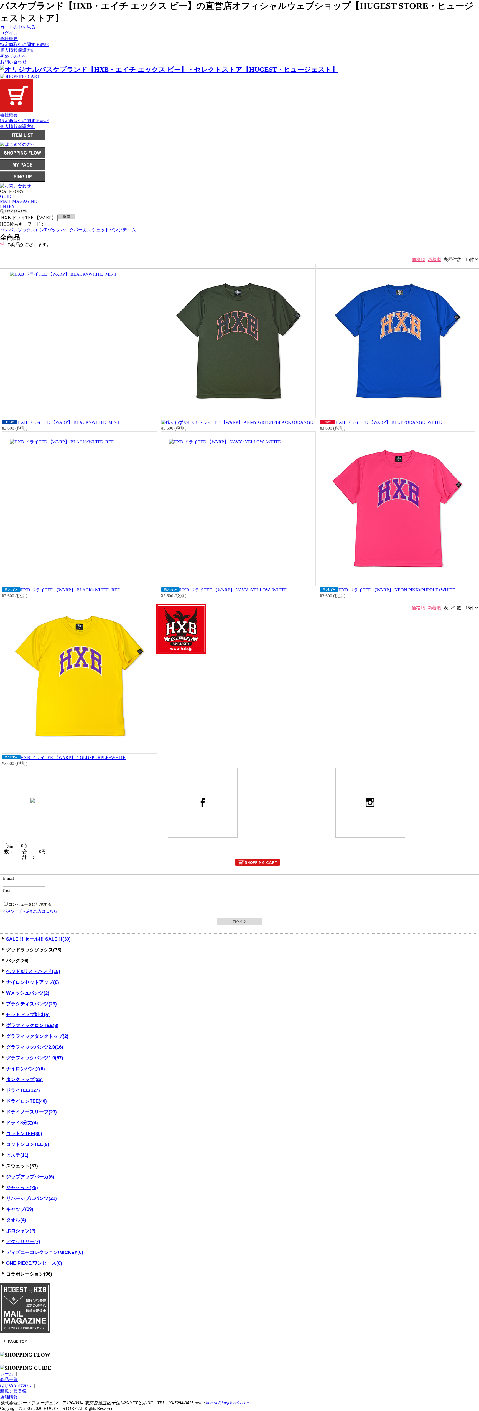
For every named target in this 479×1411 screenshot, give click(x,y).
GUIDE (7, 196)
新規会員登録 (13, 1391)
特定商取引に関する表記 (24, 44)
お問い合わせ (13, 62)
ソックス (26, 229)
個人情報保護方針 (17, 50)
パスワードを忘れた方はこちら (30, 911)
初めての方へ (13, 56)
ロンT (41, 229)
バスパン (9, 229)
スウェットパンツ (105, 229)
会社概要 (9, 38)
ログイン (9, 32)
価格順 (418, 259)
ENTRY (7, 206)
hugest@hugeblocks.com (228, 1402)
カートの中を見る (17, 27)
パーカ (80, 229)
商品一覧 (9, 1379)
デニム (129, 229)
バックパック (60, 229)
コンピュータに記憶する (30, 904)
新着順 (434, 259)
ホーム (6, 1373)
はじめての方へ (15, 1385)
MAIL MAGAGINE (18, 201)
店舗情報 (9, 1397)
